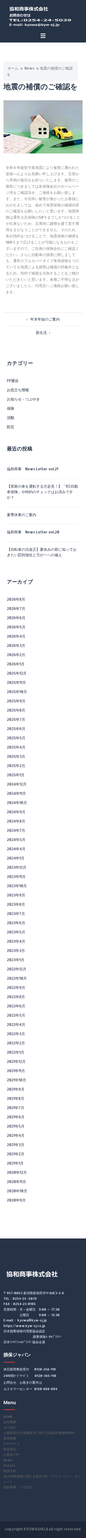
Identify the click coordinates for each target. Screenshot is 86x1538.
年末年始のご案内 (45, 319)
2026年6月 (16, 617)
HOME (8, 1417)
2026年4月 (16, 636)
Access (9, 1465)
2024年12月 (17, 784)
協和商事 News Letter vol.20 (33, 531)
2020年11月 (16, 1181)
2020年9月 (16, 1200)
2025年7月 (16, 719)
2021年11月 (16, 1070)
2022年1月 (15, 1052)
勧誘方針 (9, 1471)
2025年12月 (17, 673)
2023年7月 (16, 913)
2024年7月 (16, 830)
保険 (10, 408)
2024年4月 (16, 848)
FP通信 (12, 380)
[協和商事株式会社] (43, 15)
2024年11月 (16, 793)
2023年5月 (16, 932)
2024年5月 (16, 839)
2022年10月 (17, 978)
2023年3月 (16, 950)
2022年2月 (16, 1042)
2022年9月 (16, 987)
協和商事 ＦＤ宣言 (17, 1487)
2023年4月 (16, 941)
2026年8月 (16, 599)
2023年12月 (16, 867)
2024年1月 (16, 858)
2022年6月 (16, 1005)
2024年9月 (16, 811)
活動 (10, 417)
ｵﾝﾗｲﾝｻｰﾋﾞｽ (11, 1444)
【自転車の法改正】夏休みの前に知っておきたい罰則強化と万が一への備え (42, 552)
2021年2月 (15, 1153)
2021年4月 (16, 1135)
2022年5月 (16, 1015)
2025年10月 (17, 691)
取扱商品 (9, 1449)
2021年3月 (15, 1144)
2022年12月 (16, 968)
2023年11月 (16, 876)
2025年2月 (16, 765)
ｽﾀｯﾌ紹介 (9, 1427)
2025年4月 (16, 747)
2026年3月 (16, 645)
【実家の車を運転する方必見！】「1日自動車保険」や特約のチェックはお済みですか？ (42, 492)
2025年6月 (16, 728)
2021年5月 (16, 1126)
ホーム (13, 68)
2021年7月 (15, 1107)
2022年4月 (16, 1024)
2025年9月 (16, 700)
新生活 (41, 332)
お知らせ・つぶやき (23, 399)
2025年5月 (16, 737)
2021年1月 (15, 1163)
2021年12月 (16, 1061)
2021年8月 (15, 1098)
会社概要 (9, 1422)
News (29, 68)
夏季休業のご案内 (21, 514)
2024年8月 (16, 821)
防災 (10, 426)
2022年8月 (16, 996)
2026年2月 (16, 654)
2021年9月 (16, 1089)
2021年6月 (16, 1116)
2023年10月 (17, 885)
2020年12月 (17, 1172)
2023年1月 (15, 959)
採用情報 (9, 1438)
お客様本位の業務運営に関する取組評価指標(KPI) (38, 1433)
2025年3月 (16, 756)
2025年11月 (16, 682)
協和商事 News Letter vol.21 (32, 468)
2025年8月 (16, 710)
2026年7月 (16, 608)
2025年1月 (16, 774)
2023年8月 (16, 904)
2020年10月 (17, 1190)
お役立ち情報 (18, 389)
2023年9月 (16, 895)
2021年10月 (16, 1079)
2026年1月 (16, 663)
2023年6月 (16, 922)
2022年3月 (16, 1033)
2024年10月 (17, 802)
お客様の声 (11, 1454)
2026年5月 (16, 626)
